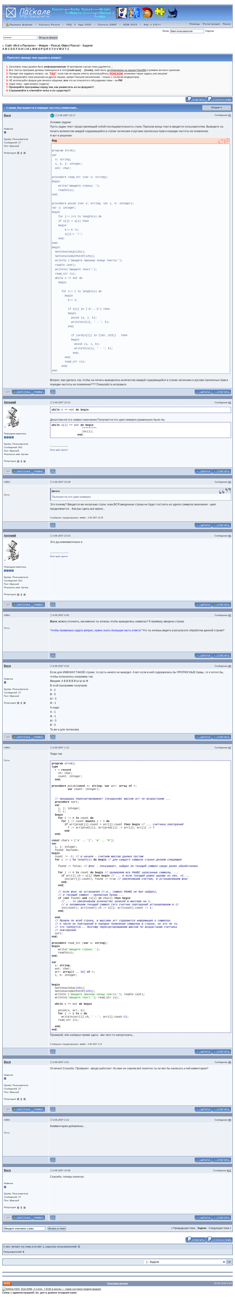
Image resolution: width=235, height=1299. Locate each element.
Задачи (201, 1228)
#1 (229, 115)
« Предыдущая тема (183, 1228)
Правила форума (21, 24)
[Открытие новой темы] (219, 99)
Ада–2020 (84, 24)
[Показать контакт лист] (22, 391)
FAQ (69, 24)
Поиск (227, 24)
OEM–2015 (130, 24)
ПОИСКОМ (116, 73)
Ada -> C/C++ (152, 24)
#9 (229, 1120)
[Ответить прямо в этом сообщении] (221, 391)
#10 (229, 1170)
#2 (229, 402)
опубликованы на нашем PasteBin (126, 70)
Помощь (195, 24)
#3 (229, 482)
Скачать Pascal (49, 24)
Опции (215, 107)
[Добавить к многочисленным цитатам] (203, 391)
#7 (229, 747)
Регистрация (211, 24)
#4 (229, 535)
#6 (229, 666)
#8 (229, 1062)
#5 (229, 615)
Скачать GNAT (107, 24)
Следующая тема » (220, 1228)
